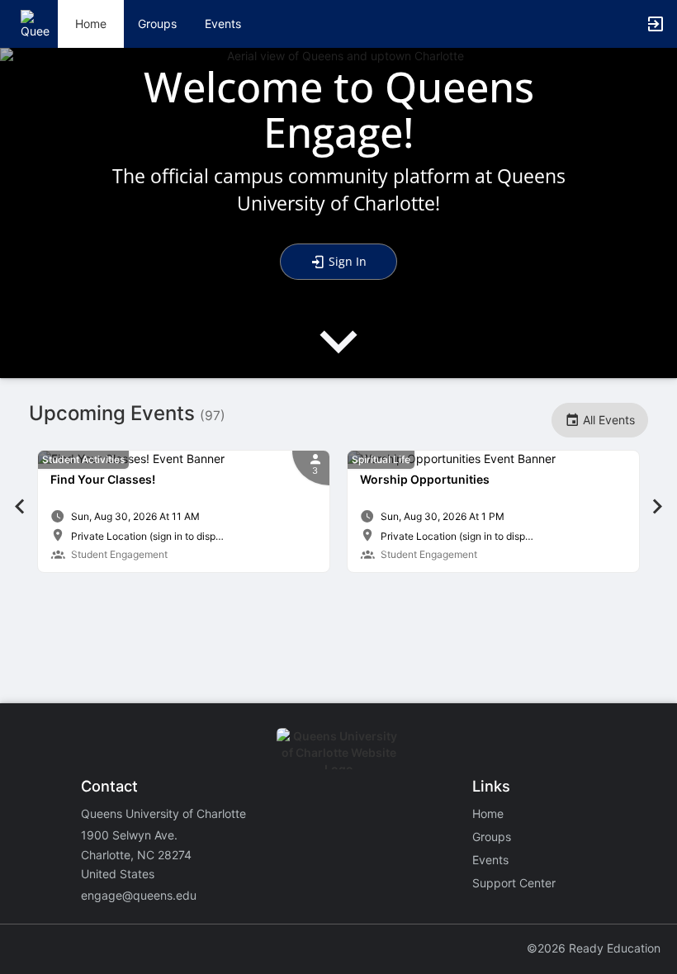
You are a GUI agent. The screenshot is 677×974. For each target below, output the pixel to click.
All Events (607, 420)
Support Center (514, 883)
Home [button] (91, 24)
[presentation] (338, 355)
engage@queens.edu (138, 895)
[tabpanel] (183, 511)
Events (223, 24)
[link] (183, 511)
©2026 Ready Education (593, 948)
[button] (35, 23)
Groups (157, 24)
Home (488, 813)
